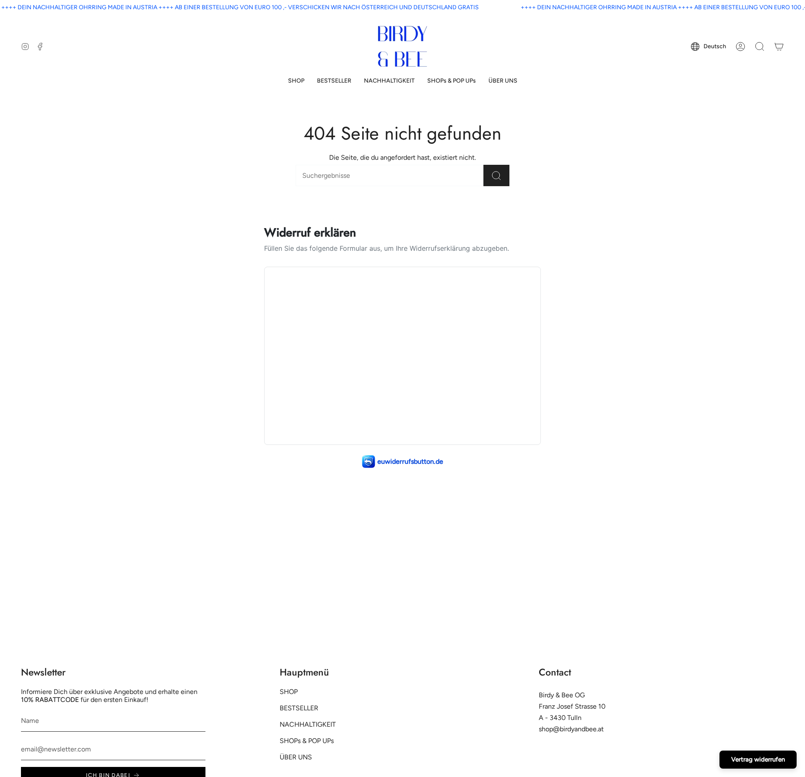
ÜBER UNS (296, 757)
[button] (296, 81)
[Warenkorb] (779, 46)
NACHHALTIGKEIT (308, 724)
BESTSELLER (299, 708)
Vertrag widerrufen (758, 759)
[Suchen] (496, 175)
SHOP (289, 692)
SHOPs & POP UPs (307, 741)
